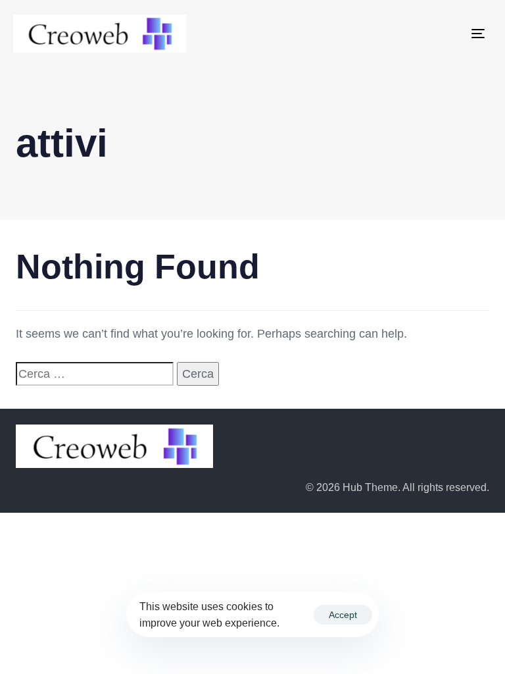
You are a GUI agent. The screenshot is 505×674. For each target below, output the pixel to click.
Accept (343, 614)
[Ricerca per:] (95, 374)
